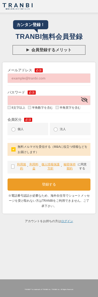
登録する (49, 184)
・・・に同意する (52, 166)
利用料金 (33, 166)
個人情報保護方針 (50, 166)
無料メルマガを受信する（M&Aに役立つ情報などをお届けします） (52, 149)
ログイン (67, 221)
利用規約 (21, 166)
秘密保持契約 (70, 166)
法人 (63, 129)
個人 (21, 129)
